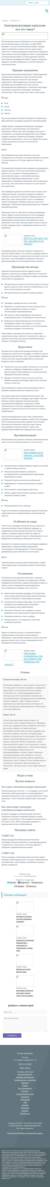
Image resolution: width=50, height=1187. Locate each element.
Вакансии (25, 1083)
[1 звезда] (15, 876)
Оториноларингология (25, 1094)
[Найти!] (45, 3)
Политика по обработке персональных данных (25, 1133)
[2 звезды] (17, 876)
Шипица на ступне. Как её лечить (23, 970)
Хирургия (25, 1111)
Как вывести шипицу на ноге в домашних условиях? (24, 919)
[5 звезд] (23, 876)
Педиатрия (25, 1108)
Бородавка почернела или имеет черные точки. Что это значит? (24, 993)
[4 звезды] (21, 876)
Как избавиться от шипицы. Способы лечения (33, 455)
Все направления (25, 1088)
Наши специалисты (25, 1074)
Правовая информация (25, 1077)
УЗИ (25, 1102)
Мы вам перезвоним (25, 1053)
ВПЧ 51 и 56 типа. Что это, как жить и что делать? (36, 241)
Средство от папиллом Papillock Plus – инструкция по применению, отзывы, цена (25, 945)
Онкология (25, 1097)
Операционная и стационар (25, 1080)
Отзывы (25, 1086)
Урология (25, 1091)
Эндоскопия (25, 1100)
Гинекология (25, 1113)
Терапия (25, 1105)
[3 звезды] (19, 876)
